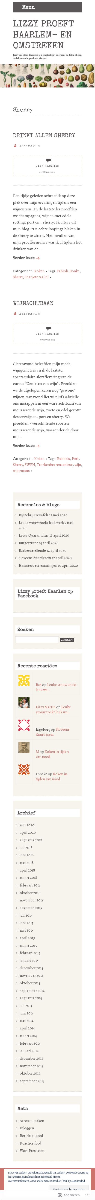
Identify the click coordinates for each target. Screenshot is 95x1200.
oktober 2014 (30, 983)
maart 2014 (28, 1035)
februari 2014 (30, 1043)
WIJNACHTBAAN (33, 304)
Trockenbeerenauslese (55, 464)
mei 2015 (26, 930)
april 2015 (27, 938)
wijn (77, 464)
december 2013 (31, 1058)
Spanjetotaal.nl (36, 277)
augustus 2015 (31, 907)
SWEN (30, 464)
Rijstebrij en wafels (33, 515)
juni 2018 (27, 855)
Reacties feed (30, 1143)
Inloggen (27, 1128)
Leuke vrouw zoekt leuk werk (41, 522)
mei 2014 (26, 1020)
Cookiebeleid (78, 1181)
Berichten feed (31, 1135)
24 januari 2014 (47, 172)
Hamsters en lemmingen (38, 565)
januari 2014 (29, 1050)
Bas (39, 684)
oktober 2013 (30, 1073)
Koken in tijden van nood (51, 777)
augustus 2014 (31, 998)
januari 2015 (29, 960)
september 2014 (32, 990)
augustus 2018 (31, 840)
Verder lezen (24, 257)
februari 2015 (30, 953)
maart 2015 (28, 945)
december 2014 (31, 968)
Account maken (32, 1120)
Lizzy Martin (46, 707)
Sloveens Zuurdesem (35, 558)
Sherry (18, 277)
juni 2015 (26, 923)
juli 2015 (26, 915)
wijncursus (21, 470)
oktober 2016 (30, 892)
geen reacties (47, 166)
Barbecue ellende (32, 550)
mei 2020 (27, 825)
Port (75, 458)
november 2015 (31, 900)
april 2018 (27, 870)
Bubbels (63, 458)
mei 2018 (27, 862)
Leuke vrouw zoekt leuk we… (53, 710)
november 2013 (31, 1066)
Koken (39, 271)
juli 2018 (26, 847)
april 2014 (27, 1028)
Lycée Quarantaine (34, 535)
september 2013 (32, 1081)
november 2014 (31, 975)
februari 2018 (30, 885)
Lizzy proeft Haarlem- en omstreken (43, 35)
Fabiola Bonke (68, 271)
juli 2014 (26, 1005)
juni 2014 (26, 1013)
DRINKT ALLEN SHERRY (44, 136)
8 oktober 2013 (47, 340)
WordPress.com (32, 1150)
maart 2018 (28, 877)
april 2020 (28, 832)
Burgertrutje (28, 543)
